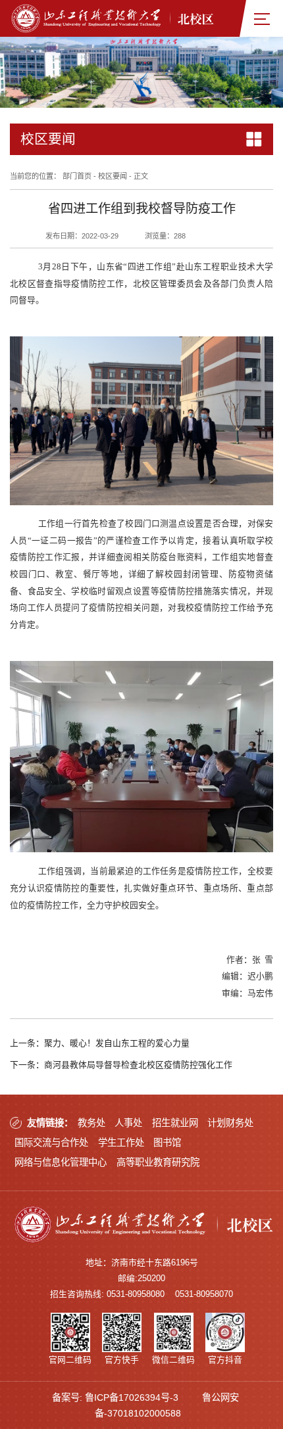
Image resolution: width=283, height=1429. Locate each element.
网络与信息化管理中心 (60, 1162)
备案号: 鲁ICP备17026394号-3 (115, 1397)
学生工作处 (121, 1142)
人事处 (128, 1123)
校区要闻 (112, 176)
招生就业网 (175, 1123)
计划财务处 (230, 1123)
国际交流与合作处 (51, 1142)
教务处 (91, 1123)
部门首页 (77, 176)
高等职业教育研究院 (157, 1162)
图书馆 (167, 1142)
